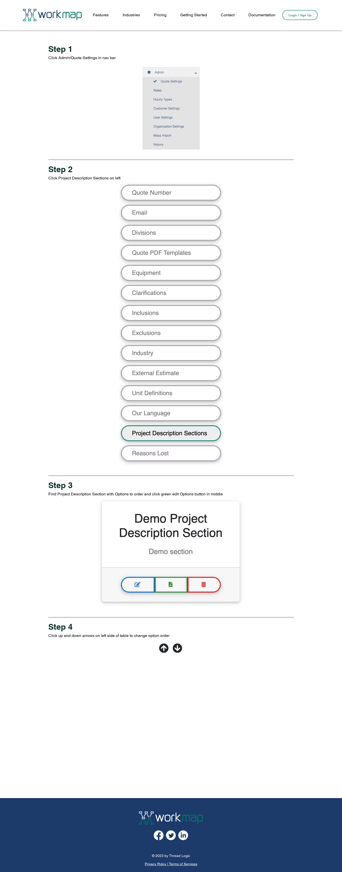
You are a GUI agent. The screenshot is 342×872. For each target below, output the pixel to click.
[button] (261, 15)
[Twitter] (171, 835)
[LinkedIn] (183, 835)
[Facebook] (158, 835)
